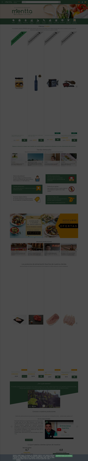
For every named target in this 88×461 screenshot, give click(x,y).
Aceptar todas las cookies (64, 455)
